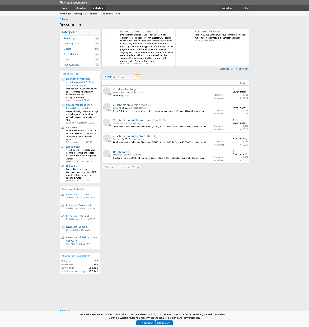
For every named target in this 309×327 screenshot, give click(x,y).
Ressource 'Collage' (76, 226)
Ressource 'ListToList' (77, 194)
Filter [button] (242, 82)
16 (127, 76)
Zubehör (98, 8)
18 (137, 76)
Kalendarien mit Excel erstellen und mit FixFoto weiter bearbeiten (80, 82)
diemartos (117, 154)
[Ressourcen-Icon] (107, 91)
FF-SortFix (71, 127)
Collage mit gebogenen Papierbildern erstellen (79, 106)
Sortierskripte (137, 92)
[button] (71, 8)
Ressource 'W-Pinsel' (208, 31)
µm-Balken (120, 151)
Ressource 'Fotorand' (77, 215)
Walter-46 (199, 40)
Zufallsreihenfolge (125, 89)
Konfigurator (73, 146)
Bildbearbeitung (138, 107)
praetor (116, 92)
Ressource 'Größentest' (78, 205)
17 (132, 76)
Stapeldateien (106, 13)
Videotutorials (71, 64)
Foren (65, 8)
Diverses (137, 154)
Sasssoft (117, 107)
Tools (117, 13)
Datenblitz (71, 166)
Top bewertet (69, 73)
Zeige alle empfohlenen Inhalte (234, 68)
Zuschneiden (121, 105)
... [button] (123, 76)
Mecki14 (124, 63)
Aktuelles (81, 8)
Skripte (93, 13)
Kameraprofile (81, 13)
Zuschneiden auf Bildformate (132, 120)
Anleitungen (65, 13)
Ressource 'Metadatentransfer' (140, 31)
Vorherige (110, 76)
